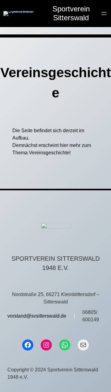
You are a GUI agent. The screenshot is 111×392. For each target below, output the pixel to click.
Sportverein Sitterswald (71, 13)
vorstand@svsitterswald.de (36, 316)
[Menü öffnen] (104, 13)
